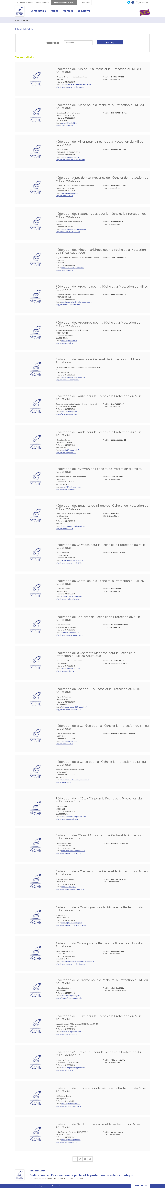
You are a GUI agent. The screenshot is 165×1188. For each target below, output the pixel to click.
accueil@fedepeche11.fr (70, 450)
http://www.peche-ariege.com (67, 380)
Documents (83, 11)
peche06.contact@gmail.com (72, 268)
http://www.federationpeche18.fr (68, 709)
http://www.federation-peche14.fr (69, 563)
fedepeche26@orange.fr (70, 995)
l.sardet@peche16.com (70, 632)
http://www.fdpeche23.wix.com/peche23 (71, 889)
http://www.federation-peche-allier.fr (70, 160)
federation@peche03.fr (70, 157)
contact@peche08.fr (69, 340)
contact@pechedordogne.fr (71, 923)
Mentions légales (38, 1186)
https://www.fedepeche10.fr (66, 414)
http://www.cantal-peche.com (67, 599)
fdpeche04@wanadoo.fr (70, 193)
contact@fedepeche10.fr (70, 411)
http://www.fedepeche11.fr (66, 452)
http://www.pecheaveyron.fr (66, 489)
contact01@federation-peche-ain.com (76, 84)
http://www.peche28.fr (64, 1070)
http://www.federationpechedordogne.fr (71, 925)
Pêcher (54, 11)
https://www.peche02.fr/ (65, 125)
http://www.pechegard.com (66, 1142)
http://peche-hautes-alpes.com (68, 232)
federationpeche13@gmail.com (73, 526)
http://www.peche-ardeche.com (68, 304)
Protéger (68, 11)
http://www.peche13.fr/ (64, 528)
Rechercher (52, 42)
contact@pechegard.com (70, 1139)
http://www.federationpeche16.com (69, 635)
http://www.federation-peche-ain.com (70, 87)
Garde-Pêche (141, 1186)
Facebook (75, 1159)
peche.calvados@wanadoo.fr (72, 560)
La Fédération (38, 11)
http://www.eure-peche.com (66, 1034)
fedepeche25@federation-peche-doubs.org (77, 961)
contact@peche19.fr (69, 741)
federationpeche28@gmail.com (73, 1067)
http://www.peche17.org (65, 671)
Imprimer (90, 1159)
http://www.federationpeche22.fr (68, 853)
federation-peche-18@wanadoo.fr (74, 707)
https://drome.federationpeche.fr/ (69, 998)
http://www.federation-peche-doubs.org (71, 964)
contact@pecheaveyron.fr (71, 487)
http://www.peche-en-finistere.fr (68, 1106)
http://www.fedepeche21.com (67, 819)
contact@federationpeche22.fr (73, 851)
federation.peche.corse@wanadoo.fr (75, 780)
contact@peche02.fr (69, 123)
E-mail (85, 1159)
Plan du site (57, 1186)
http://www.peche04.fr (64, 196)
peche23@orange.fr (68, 887)
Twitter (79, 1159)
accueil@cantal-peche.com (71, 596)
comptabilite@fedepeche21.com (73, 816)
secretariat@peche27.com (71, 1031)
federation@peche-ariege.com (73, 377)
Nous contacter (37, 1171)
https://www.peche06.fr (65, 270)
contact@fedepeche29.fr (70, 1103)
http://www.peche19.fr (64, 744)
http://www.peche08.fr (64, 343)
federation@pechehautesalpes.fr (74, 229)
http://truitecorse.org (64, 782)
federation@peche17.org (70, 668)
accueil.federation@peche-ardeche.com (76, 302)
